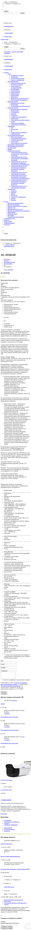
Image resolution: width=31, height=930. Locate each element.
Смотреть (14, 700)
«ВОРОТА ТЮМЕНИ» (11, 825)
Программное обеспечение (15, 146)
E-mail (2, 664)
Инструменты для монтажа (19, 100)
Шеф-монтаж (11, 212)
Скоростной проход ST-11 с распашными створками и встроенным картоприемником (20, 163)
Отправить (4, 693)
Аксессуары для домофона (19, 132)
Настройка (11, 215)
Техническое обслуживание (16, 217)
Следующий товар (6, 790)
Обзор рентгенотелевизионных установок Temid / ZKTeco (15, 869)
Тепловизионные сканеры (18, 138)
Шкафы (10, 149)
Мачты (13, 194)
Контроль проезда (13, 101)
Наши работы (8, 221)
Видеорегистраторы (17, 84)
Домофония (11, 126)
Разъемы (13, 200)
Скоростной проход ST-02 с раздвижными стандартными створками (19, 158)
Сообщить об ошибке (6, 928)
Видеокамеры (15, 89)
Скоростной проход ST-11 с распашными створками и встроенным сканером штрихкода (19, 168)
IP (11, 131)
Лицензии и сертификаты (11, 822)
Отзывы (6, 823)
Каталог (6, 72)
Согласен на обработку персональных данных (16, 680)
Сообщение (4, 671)
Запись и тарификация (17, 80)
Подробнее (4, 813)
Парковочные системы (17, 103)
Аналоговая (14, 129)
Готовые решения (9, 223)
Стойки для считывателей (18, 117)
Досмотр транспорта (17, 140)
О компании (7, 820)
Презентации (8, 69)
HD (12, 127)
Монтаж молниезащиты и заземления (19, 211)
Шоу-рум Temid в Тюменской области (10, 856)
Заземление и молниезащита (16, 144)
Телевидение (11, 189)
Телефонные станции (17, 75)
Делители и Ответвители (18, 197)
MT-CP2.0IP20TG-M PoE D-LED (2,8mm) (10, 730)
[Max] (6, 233)
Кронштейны (15, 95)
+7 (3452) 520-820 (8, 33)
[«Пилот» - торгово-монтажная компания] (14, 20)
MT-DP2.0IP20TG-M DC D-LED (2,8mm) (9, 743)
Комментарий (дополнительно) (10, 923)
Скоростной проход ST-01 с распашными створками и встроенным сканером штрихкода (19, 182)
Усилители (14, 195)
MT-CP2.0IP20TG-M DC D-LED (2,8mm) (9, 717)
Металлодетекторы (16, 137)
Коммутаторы (15, 94)
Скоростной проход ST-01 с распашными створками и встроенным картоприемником (20, 177)
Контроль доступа (13, 107)
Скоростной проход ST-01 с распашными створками (19, 186)
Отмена (10, 926)
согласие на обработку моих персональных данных (14, 683)
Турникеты (14, 115)
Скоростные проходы (14, 151)
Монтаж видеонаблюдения (15, 203)
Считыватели (15, 112)
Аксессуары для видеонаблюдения (16, 86)
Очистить (3, 692)
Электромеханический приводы (20, 106)
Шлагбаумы (14, 104)
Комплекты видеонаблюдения (20, 98)
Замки (13, 121)
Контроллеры (15, 111)
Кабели (13, 198)
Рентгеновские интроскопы (19, 143)
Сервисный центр (9, 218)
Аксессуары (14, 141)
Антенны (14, 191)
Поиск (6, 11)
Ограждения (14, 118)
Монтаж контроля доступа (15, 209)
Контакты (7, 224)
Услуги (6, 201)
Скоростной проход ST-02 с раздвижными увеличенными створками (20, 154)
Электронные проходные (18, 124)
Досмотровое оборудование (16, 135)
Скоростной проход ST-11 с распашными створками (19, 173)
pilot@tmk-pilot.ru (8, 26)
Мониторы (14, 97)
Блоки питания (15, 92)
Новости (6, 220)
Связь (9, 74)
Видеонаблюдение (13, 81)
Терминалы (14, 77)
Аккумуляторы (15, 91)
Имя (2, 661)
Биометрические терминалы (19, 109)
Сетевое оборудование (17, 78)
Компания (7, 259)
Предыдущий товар (6, 780)
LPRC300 (3, 703)
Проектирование (12, 214)
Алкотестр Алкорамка (17, 123)
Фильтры (13, 192)
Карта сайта (7, 901)
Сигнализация (12, 147)
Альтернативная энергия (18, 83)
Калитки (13, 114)
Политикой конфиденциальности (10, 686)
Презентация (8, 36)
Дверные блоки (15, 134)
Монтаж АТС (12, 207)
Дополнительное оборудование (20, 120)
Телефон (3, 667)
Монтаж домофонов (13, 204)
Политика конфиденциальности (13, 900)
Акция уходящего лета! (6, 843)
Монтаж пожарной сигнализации (17, 206)
